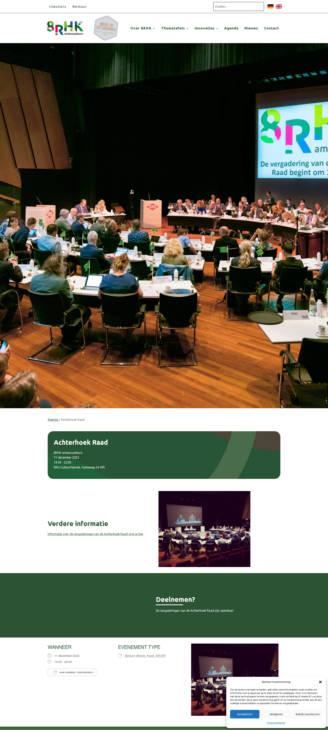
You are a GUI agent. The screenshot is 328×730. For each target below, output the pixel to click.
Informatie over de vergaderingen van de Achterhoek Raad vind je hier (95, 534)
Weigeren (276, 714)
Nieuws (251, 28)
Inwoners (57, 6)
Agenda (231, 28)
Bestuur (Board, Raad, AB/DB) (145, 655)
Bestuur (79, 6)
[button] (320, 682)
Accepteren (244, 714)
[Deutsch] (270, 8)
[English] (279, 8)
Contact (271, 28)
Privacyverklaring (276, 723)
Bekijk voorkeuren (308, 714)
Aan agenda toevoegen (75, 672)
